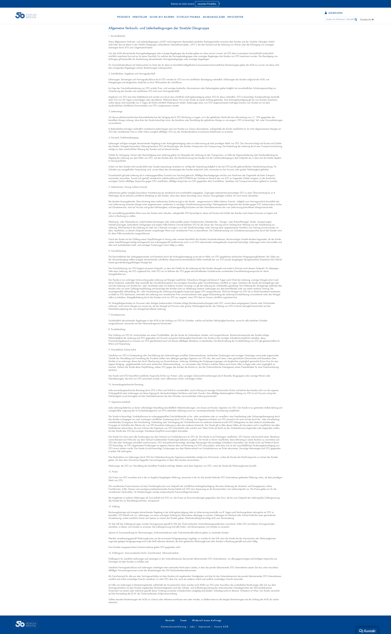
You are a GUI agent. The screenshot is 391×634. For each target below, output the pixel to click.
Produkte (123, 16)
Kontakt (170, 620)
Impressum (205, 626)
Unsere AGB (221, 626)
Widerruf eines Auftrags (206, 620)
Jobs (192, 626)
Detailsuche (366, 19)
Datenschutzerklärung (173, 626)
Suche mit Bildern (162, 16)
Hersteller (140, 16)
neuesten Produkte (207, 3)
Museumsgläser (214, 16)
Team (183, 620)
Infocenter (235, 16)
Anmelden (335, 12)
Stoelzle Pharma (189, 16)
